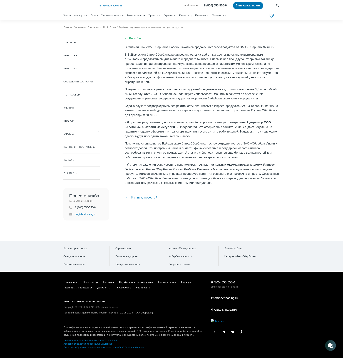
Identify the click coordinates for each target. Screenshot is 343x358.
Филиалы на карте (224, 309)
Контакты (108, 282)
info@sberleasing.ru (224, 298)
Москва (191, 5)
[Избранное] (272, 16)
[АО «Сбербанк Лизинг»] (77, 5)
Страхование (123, 248)
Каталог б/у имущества (182, 248)
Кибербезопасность (180, 256)
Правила (153, 15)
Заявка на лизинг (248, 5)
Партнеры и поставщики (77, 287)
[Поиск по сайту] (278, 6)
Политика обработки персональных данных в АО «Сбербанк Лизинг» (103, 347)
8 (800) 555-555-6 (215, 5)
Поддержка (218, 15)
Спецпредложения (74, 256)
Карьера (186, 282)
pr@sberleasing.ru (85, 214)
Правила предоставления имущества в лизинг (90, 340)
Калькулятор (185, 15)
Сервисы (168, 15)
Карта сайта (143, 287)
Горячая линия (167, 282)
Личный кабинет (112, 5)
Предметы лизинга (111, 15)
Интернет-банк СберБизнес (240, 256)
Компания (200, 15)
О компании (70, 282)
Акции (94, 15)
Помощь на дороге (126, 256)
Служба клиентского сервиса (136, 282)
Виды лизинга (134, 15)
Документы (103, 287)
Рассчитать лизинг (74, 264)
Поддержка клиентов (127, 264)
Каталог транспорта (73, 15)
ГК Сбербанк (123, 287)
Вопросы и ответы (179, 264)
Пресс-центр (90, 282)
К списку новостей (143, 197)
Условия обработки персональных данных (88, 343)
